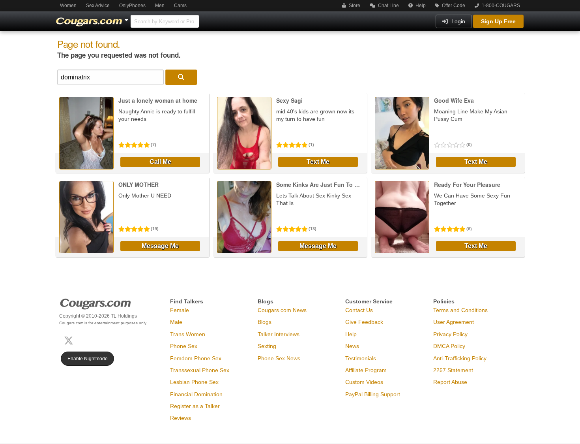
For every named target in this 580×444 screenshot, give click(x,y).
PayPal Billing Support (372, 394)
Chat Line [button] (388, 5)
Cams (180, 5)
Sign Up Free (498, 21)
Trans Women (187, 334)
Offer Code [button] (453, 5)
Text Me (318, 161)
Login (457, 21)
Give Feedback (364, 322)
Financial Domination (196, 394)
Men (160, 5)
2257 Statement (453, 370)
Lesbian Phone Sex (194, 382)
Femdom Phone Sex (195, 358)
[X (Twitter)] (70, 339)
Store (354, 5)
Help (420, 5)
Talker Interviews (278, 334)
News (352, 346)
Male (176, 322)
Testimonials (360, 358)
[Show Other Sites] (127, 18)
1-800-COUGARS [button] (500, 5)
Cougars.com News (282, 310)
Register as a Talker (195, 406)
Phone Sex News (279, 358)
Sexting (267, 346)
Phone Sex (183, 346)
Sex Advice (98, 5)
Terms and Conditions (460, 310)
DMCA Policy (449, 346)
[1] (181, 77)
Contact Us (359, 310)
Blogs (264, 322)
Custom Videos (364, 382)
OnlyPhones (132, 5)
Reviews (180, 418)
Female (179, 310)
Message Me (160, 246)
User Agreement (453, 322)
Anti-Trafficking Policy (459, 358)
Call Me (160, 161)
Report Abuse (450, 382)
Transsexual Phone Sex (199, 370)
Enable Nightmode (87, 358)
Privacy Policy (450, 334)
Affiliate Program (366, 370)
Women (68, 5)
